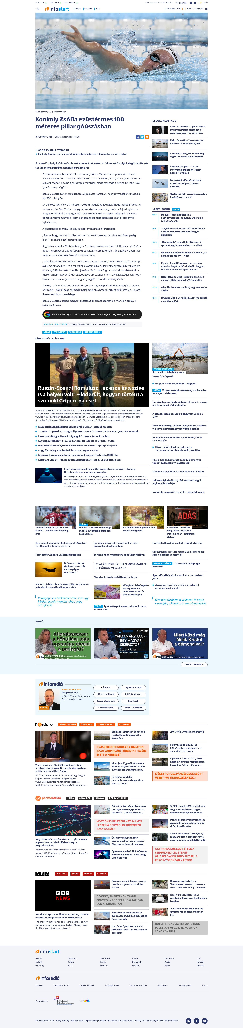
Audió (167, 962)
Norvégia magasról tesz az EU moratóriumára (178, 492)
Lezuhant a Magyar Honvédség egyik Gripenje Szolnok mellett (73, 436)
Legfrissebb (170, 958)
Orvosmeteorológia (138, 985)
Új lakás (124, 724)
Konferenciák (105, 724)
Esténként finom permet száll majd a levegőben (139, 529)
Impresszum (91, 1021)
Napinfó (135, 966)
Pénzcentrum (68, 724)
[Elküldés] (147, 137)
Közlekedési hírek (86, 985)
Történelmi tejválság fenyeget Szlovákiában (119, 555)
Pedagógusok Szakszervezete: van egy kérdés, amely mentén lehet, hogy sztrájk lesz (63, 602)
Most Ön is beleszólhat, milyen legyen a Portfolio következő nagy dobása (119, 825)
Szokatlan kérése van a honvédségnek (168, 374)
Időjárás (200, 966)
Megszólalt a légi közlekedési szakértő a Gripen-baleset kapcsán (75, 427)
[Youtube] (205, 1021)
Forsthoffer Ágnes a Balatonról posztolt (58, 555)
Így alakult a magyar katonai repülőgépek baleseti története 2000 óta (78, 455)
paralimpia (59, 332)
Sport (75, 874)
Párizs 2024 (61, 324)
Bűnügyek (136, 962)
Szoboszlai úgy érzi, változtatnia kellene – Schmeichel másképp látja (52, 531)
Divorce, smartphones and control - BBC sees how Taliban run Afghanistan (119, 900)
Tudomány (72, 958)
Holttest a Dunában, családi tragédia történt (177, 543)
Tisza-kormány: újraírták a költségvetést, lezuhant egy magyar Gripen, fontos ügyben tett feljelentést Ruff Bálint (60, 768)
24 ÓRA (176, 209)
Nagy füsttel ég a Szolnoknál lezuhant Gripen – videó (68, 450)
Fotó (199, 958)
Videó (167, 966)
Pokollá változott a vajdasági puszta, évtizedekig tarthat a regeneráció (95, 531)
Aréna (205, 985)
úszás (47, 332)
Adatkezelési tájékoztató (109, 1021)
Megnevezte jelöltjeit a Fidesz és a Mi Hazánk (178, 472)
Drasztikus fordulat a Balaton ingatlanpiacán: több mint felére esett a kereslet (121, 751)
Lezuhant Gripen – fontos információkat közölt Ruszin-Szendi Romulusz (79, 460)
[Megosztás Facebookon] (138, 137)
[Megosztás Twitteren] (142, 137)
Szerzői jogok (152, 1021)
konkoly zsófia (92, 332)
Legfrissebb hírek (61, 985)
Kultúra (71, 962)
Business (61, 874)
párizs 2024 (75, 332)
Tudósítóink (105, 958)
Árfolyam (86, 724)
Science (101, 874)
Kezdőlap (48, 324)
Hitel (71, 798)
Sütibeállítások (172, 1021)
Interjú (103, 962)
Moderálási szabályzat (133, 1021)
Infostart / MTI (43, 137)
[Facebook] (196, 1021)
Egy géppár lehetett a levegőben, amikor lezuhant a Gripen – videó (76, 441)
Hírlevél (200, 962)
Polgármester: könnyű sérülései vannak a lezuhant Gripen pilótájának (77, 446)
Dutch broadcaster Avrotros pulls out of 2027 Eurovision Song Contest (177, 928)
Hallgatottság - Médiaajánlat (69, 1021)
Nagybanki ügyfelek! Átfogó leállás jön (116, 577)
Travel (88, 874)
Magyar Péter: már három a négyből (175, 384)
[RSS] (188, 1021)
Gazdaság (39, 966)
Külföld (38, 962)
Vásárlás (84, 798)
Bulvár (135, 958)
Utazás (99, 798)
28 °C (205, 3)
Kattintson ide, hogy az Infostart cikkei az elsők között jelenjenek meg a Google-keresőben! (94, 315)
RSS (161, 1021)
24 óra (78, 9)
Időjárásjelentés (112, 985)
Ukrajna (88, 9)
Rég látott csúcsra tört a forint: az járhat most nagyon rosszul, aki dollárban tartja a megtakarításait (61, 842)
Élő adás (107, 688)
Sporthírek (162, 985)
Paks (98, 9)
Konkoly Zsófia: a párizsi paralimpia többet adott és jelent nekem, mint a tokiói (82, 154)
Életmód (103, 966)
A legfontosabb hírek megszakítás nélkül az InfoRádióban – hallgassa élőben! (181, 532)
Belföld (38, 958)
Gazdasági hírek (184, 985)
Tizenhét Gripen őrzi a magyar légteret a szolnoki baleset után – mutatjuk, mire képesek (88, 431)
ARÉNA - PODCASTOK (195, 9)
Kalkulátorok (117, 798)
